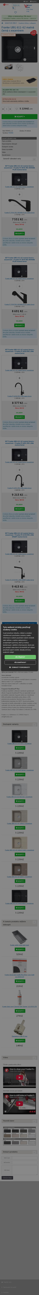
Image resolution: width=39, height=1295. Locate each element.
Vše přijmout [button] (20, 657)
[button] (19, 667)
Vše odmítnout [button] (20, 662)
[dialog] (19, 647)
